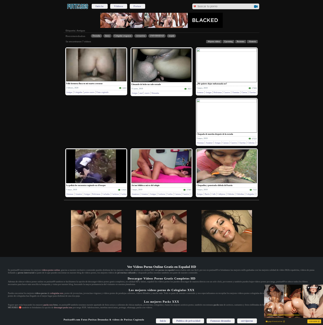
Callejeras (221, 194)
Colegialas (78, 92)
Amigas (69, 92)
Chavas (244, 92)
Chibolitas (240, 194)
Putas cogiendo (102, 92)
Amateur (200, 92)
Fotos (137, 6)
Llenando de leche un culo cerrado (146, 84)
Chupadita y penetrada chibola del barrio (214, 185)
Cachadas (106, 194)
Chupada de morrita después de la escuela (215, 134)
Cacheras (115, 194)
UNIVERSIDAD (157, 36)
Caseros (227, 92)
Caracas (226, 143)
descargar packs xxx (63, 307)
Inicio (100, 6)
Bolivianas (217, 92)
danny (107, 36)
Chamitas (235, 92)
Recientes (240, 41)
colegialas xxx (56, 293)
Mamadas (155, 93)
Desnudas (96, 36)
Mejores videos (214, 41)
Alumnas (200, 143)
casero (147, 93)
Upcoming (228, 41)
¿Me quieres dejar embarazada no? (212, 84)
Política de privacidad (188, 320)
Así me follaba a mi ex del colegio (145, 185)
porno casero (89, 92)
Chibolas (251, 143)
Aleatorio (252, 41)
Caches (124, 194)
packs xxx (48, 304)
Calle (214, 194)
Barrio (207, 194)
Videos (118, 6)
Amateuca (135, 194)
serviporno (247, 320)
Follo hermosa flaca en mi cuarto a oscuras (84, 83)
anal (141, 93)
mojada (171, 36)
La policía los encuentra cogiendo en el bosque (86, 185)
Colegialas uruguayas (122, 36)
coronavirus (140, 36)
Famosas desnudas (220, 320)
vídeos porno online (51, 270)
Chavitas (252, 92)
